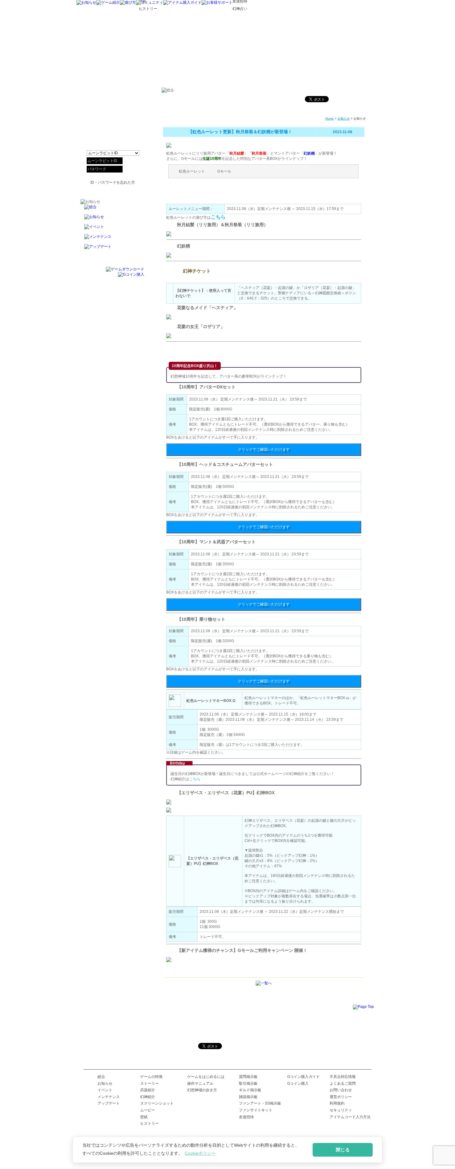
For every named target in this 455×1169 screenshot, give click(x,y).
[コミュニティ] (149, 2)
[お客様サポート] (217, 2)
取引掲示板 (248, 1083)
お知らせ (343, 118)
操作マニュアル (200, 1083)
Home (329, 118)
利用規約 (337, 1103)
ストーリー (149, 1083)
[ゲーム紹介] (108, 2)
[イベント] (112, 229)
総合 (101, 1077)
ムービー (147, 1110)
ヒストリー (149, 1123)
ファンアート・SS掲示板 (260, 1103)
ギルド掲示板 (250, 1090)
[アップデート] (112, 249)
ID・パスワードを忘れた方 (112, 182)
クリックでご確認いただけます (264, 449)
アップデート (109, 1103)
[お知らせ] (86, 2)
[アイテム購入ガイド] (182, 2)
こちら (218, 217)
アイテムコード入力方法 (350, 1117)
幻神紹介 (147, 1097)
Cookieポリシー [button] (200, 1153)
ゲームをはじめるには (205, 1077)
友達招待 (246, 1117)
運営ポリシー (341, 1097)
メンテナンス (109, 1097)
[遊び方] (128, 2)
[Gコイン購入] (131, 274)
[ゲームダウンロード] (125, 269)
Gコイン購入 (298, 1083)
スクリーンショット (157, 1103)
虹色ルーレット (192, 171)
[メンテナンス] (112, 239)
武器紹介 (147, 1090)
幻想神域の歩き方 (202, 1090)
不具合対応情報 (343, 1077)
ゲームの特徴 (151, 1077)
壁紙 (144, 1117)
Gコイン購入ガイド (303, 1077)
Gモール (224, 171)
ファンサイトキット (255, 1110)
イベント (105, 1090)
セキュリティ (341, 1110)
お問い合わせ (341, 1090)
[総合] (112, 209)
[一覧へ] (264, 983)
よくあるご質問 (343, 1083)
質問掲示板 (248, 1077)
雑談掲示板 (248, 1097)
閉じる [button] (343, 1149)
